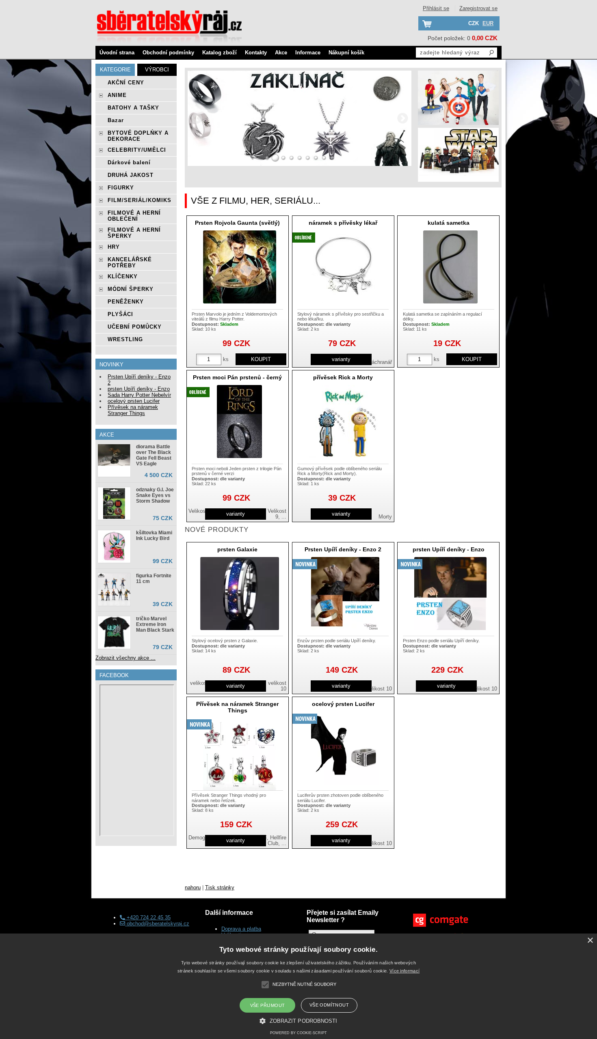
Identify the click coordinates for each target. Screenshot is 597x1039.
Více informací (404, 970)
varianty (341, 359)
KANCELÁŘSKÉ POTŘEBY (130, 262)
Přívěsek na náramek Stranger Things (237, 707)
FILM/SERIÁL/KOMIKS (139, 200)
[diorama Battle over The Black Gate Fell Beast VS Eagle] (114, 455)
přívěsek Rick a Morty (343, 377)
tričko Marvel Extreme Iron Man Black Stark (155, 624)
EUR (487, 23)
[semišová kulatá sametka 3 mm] (450, 266)
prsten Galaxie (237, 549)
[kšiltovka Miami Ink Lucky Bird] (114, 546)
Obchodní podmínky (168, 52)
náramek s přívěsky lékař (343, 222)
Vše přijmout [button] (267, 1005)
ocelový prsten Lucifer (343, 704)
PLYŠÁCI (120, 314)
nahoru (193, 887)
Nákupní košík (346, 52)
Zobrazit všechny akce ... (125, 658)
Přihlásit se (436, 8)
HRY (114, 247)
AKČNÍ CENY (126, 83)
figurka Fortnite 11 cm (153, 578)
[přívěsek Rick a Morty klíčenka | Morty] (345, 421)
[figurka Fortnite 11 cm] (114, 589)
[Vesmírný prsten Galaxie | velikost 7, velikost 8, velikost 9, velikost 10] (239, 593)
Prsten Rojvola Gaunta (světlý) (237, 222)
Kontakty (256, 52)
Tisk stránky (219, 887)
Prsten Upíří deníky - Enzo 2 (343, 549)
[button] (298, 1020)
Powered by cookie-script (298, 1033)
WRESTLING (125, 339)
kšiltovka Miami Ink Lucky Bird (154, 535)
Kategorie (115, 70)
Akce (281, 52)
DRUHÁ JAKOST (131, 175)
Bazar (116, 120)
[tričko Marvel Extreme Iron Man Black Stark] (114, 632)
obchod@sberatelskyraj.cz (157, 924)
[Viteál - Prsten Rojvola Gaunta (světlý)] (239, 266)
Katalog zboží (219, 52)
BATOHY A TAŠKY (133, 108)
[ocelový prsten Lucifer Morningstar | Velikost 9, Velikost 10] (345, 748)
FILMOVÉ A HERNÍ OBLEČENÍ (134, 216)
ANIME (117, 95)
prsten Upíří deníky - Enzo (449, 549)
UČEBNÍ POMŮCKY (135, 327)
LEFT (196, 118)
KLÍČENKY (123, 276)
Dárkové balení (129, 162)
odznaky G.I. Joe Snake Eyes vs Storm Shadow (155, 495)
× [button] (590, 941)
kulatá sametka (448, 222)
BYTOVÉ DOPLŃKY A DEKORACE (138, 136)
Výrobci (157, 70)
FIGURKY (121, 188)
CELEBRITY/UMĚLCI (137, 150)
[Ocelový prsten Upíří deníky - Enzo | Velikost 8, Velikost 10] (450, 593)
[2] (275, 158)
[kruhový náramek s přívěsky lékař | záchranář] (345, 266)
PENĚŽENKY (126, 302)
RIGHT (402, 118)
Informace (307, 52)
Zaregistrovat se (478, 8)
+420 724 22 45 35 (148, 917)
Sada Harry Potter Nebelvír (139, 395)
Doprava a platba (241, 929)
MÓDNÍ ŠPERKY (131, 289)
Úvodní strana (117, 52)
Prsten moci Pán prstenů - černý (237, 377)
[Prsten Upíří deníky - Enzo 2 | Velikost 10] (345, 593)
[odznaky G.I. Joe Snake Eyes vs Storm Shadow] (114, 503)
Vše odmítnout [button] (329, 1004)
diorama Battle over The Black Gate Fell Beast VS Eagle (153, 455)
